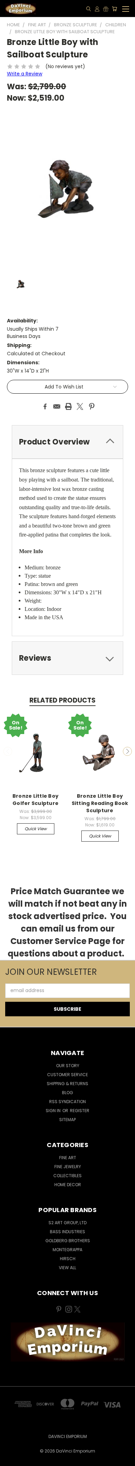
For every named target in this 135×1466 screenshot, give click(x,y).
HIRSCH (67, 1259)
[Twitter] (79, 406)
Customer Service (67, 1075)
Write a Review (24, 73)
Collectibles (67, 1176)
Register (79, 1111)
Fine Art (67, 1158)
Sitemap (67, 1120)
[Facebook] (45, 406)
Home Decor (67, 1185)
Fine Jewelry (67, 1167)
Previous (7, 751)
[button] (68, 1342)
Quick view (36, 829)
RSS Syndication (67, 1102)
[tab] (67, 442)
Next (127, 751)
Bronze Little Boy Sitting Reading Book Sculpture (100, 803)
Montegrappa (67, 1250)
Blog (67, 1093)
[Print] (68, 406)
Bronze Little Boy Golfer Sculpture (35, 799)
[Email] (56, 406)
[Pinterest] (91, 406)
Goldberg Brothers (67, 1241)
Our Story (67, 1066)
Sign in (54, 1111)
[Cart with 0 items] (114, 8)
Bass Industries (67, 1232)
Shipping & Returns (67, 1084)
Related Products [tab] (62, 700)
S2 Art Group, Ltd (67, 1223)
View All (67, 1268)
